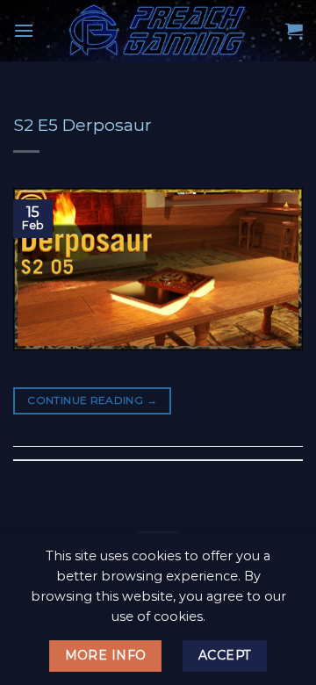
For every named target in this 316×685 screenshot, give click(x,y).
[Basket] (294, 30)
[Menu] (23, 30)
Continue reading (92, 400)
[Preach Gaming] (158, 30)
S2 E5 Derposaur (82, 124)
